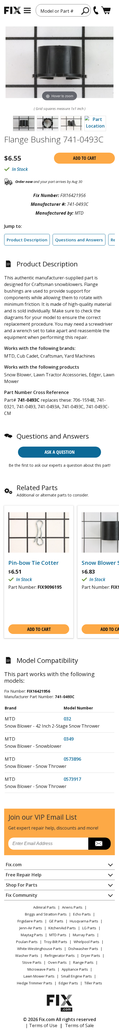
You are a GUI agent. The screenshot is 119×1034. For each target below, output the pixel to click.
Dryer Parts (90, 955)
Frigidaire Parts (30, 921)
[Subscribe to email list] (99, 844)
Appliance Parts (75, 969)
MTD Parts (57, 934)
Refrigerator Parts (60, 955)
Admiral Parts (44, 907)
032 (67, 719)
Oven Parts (57, 962)
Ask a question (60, 452)
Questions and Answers (79, 239)
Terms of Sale (79, 1025)
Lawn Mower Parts (39, 976)
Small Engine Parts (76, 976)
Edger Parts (68, 983)
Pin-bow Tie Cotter (33, 563)
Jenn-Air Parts (30, 927)
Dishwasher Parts (83, 948)
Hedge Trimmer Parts (34, 983)
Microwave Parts (41, 969)
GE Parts (56, 921)
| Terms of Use (41, 1025)
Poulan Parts (27, 941)
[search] (85, 11)
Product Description (27, 239)
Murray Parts (84, 934)
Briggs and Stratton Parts (46, 914)
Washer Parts (26, 955)
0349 (69, 739)
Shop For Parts (21, 885)
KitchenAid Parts (62, 927)
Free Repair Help (24, 875)
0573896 (72, 759)
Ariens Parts (72, 907)
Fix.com (14, 865)
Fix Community (21, 895)
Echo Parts (82, 914)
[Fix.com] (12, 10)
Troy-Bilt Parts (55, 941)
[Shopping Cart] (106, 10)
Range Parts (83, 962)
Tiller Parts (93, 983)
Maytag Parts (32, 934)
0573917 (72, 779)
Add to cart (84, 158)
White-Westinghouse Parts (39, 948)
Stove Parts (32, 962)
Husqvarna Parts (84, 921)
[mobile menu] (27, 10)
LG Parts (89, 927)
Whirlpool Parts (86, 941)
